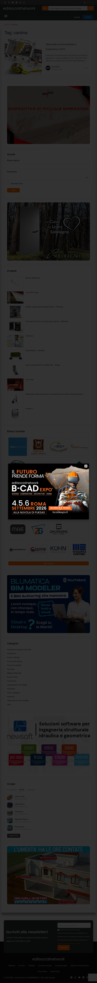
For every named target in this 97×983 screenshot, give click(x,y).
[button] (85, 466)
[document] (48, 491)
